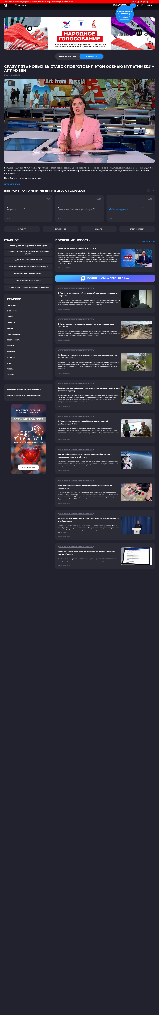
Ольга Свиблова (137, 229)
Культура (22, 229)
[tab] (68, 56)
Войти (149, 5)
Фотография (60, 229)
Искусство (98, 229)
